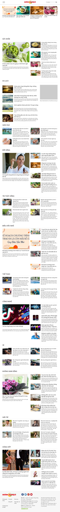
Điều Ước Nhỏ (8, 226)
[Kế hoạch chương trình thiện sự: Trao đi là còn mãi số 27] (15, 239)
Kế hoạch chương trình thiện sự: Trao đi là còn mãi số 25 (49, 266)
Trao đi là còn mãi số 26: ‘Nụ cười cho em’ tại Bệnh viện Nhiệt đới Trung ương (49, 231)
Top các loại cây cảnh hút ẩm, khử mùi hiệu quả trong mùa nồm (49, 376)
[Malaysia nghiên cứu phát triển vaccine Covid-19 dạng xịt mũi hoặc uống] (36, 335)
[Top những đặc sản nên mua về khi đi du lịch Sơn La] (7, 118)
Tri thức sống (8, 196)
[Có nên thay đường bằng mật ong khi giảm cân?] (36, 155)
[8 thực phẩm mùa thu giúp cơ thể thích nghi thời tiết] (15, 52)
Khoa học (16, 499)
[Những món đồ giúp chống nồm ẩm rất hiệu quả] (36, 386)
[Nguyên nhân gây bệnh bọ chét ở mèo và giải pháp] (35, 202)
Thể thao (6, 274)
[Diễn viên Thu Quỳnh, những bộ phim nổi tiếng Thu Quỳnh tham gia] (35, 434)
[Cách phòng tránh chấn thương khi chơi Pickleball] (7, 280)
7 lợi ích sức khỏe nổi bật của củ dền (36, 16)
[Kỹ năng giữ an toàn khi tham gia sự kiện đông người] (35, 131)
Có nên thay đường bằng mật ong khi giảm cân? (48, 154)
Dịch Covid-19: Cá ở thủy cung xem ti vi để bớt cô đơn (48, 482)
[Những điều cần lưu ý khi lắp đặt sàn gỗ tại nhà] (36, 397)
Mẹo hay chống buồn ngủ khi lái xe (48, 360)
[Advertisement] (30, 30)
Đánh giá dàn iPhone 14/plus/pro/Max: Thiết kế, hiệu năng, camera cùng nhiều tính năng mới (49, 327)
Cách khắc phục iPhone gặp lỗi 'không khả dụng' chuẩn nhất (49, 317)
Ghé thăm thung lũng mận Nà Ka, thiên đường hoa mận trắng (25, 96)
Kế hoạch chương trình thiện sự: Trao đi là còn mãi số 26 (49, 242)
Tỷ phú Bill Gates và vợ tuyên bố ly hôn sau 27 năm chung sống (49, 461)
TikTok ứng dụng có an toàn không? (12, 326)
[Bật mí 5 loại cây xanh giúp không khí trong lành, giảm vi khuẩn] (15, 384)
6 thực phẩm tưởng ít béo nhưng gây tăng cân (48, 43)
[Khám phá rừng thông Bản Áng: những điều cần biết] (7, 89)
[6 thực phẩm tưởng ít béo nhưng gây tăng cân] (36, 45)
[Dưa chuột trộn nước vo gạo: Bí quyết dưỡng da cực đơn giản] (36, 185)
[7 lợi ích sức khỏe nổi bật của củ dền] (37, 10)
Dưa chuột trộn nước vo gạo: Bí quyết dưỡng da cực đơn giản (49, 184)
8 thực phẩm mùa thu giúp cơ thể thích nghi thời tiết (15, 64)
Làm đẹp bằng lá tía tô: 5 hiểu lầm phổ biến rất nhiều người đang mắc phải (50, 17)
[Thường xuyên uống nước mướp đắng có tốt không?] (36, 73)
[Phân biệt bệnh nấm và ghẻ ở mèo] (7, 212)
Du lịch (5, 81)
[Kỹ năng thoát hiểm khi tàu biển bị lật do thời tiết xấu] (7, 131)
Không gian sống (9, 371)
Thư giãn (10, 499)
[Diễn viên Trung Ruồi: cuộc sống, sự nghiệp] (7, 423)
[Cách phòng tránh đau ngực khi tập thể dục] (35, 291)
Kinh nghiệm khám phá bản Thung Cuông (26, 105)
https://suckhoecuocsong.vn (26, 507)
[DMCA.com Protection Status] (24, 508)
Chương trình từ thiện (5, 506)
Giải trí (5, 417)
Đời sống (6, 150)
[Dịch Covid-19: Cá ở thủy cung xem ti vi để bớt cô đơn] (36, 482)
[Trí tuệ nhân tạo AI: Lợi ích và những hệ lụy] (36, 307)
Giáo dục (6, 125)
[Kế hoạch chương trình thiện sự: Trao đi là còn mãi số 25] (36, 266)
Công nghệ (7, 301)
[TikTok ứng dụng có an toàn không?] (15, 314)
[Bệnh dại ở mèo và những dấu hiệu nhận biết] (35, 212)
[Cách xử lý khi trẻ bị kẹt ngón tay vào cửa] (35, 141)
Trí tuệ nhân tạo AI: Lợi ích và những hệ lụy (49, 306)
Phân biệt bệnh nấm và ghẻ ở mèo (20, 209)
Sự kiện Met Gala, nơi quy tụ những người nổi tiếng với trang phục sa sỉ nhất (15, 472)
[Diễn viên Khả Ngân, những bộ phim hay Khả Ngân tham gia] (7, 434)
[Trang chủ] (30, 2)
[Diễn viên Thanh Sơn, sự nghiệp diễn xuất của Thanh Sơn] (35, 423)
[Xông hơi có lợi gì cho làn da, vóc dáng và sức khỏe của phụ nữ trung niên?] (23, 10)
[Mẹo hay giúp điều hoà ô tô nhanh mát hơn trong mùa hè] (35, 351)
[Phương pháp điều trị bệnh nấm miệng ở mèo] (7, 202)
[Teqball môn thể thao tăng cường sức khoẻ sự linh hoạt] (7, 291)
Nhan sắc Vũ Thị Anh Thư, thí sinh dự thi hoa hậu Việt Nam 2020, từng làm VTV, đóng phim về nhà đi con (49, 453)
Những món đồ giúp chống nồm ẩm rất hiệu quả (49, 385)
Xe (3, 345)
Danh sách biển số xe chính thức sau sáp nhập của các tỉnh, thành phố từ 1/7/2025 (21, 350)
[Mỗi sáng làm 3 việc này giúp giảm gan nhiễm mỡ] (9, 10)
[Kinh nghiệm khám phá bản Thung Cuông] (7, 108)
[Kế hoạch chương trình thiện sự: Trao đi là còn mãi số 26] (36, 243)
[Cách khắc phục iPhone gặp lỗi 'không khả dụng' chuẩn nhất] (36, 317)
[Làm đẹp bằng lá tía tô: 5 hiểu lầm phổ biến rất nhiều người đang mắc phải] (51, 10)
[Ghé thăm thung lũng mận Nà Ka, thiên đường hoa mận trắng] (7, 98)
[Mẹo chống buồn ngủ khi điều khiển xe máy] (7, 362)
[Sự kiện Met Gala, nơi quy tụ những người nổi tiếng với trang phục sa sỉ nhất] (15, 460)
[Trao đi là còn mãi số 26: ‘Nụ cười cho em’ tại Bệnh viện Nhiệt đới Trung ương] (36, 231)
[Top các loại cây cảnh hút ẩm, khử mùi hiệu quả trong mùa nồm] (36, 377)
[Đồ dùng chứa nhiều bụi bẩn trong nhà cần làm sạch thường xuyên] (36, 408)
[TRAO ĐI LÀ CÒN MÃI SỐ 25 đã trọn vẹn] (36, 253)
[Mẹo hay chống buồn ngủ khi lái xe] (35, 362)
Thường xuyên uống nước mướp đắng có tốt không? (48, 71)
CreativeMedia (28, 499)
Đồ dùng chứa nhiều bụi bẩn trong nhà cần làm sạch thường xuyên (49, 407)
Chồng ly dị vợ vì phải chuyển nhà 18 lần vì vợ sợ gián (48, 473)
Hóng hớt (6, 447)
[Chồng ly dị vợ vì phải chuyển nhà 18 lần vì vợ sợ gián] (36, 474)
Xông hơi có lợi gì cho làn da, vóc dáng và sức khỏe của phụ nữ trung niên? (22, 17)
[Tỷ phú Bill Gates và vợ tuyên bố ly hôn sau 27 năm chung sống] (36, 463)
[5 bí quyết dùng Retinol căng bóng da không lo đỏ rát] (15, 163)
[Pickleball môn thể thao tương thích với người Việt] (35, 280)
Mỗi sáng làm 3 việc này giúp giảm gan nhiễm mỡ (8, 16)
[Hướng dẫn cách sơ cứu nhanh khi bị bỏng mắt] (7, 141)
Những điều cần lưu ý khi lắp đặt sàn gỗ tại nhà (48, 395)
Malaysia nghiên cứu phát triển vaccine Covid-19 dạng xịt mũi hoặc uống (49, 334)
